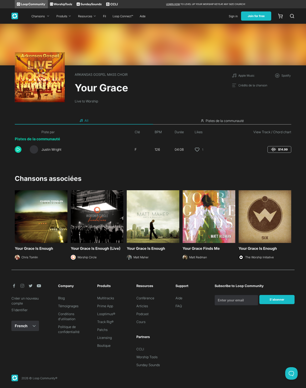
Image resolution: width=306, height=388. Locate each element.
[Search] (292, 16)
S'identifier (19, 310)
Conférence (145, 298)
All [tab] (86, 120)
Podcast (142, 314)
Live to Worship (86, 101)
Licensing (104, 338)
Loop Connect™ (123, 16)
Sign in (233, 16)
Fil (104, 16)
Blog (61, 298)
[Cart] (280, 16)
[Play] (18, 149)
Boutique (104, 345)
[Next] (289, 216)
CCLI (140, 349)
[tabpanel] (153, 143)
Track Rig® (105, 322)
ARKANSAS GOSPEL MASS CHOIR (101, 74)
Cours (141, 322)
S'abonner (277, 299)
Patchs (102, 330)
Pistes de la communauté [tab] (225, 121)
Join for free (256, 16)
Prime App (105, 306)
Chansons (38, 16)
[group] (279, 149)
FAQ (178, 306)
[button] (20, 149)
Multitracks (105, 298)
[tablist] (153, 120)
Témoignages (68, 306)
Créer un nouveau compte (25, 300)
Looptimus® (106, 314)
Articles (142, 306)
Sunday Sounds (148, 365)
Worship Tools (147, 357)
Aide (143, 16)
